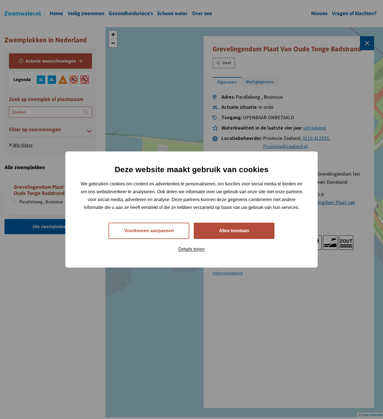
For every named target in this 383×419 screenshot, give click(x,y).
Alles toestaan (234, 230)
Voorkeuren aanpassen (149, 230)
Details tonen (191, 249)
